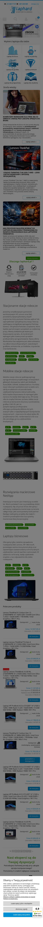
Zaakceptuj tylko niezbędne (21, 904)
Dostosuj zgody (21, 909)
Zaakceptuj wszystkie (21, 915)
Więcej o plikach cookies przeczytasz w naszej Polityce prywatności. (19, 898)
